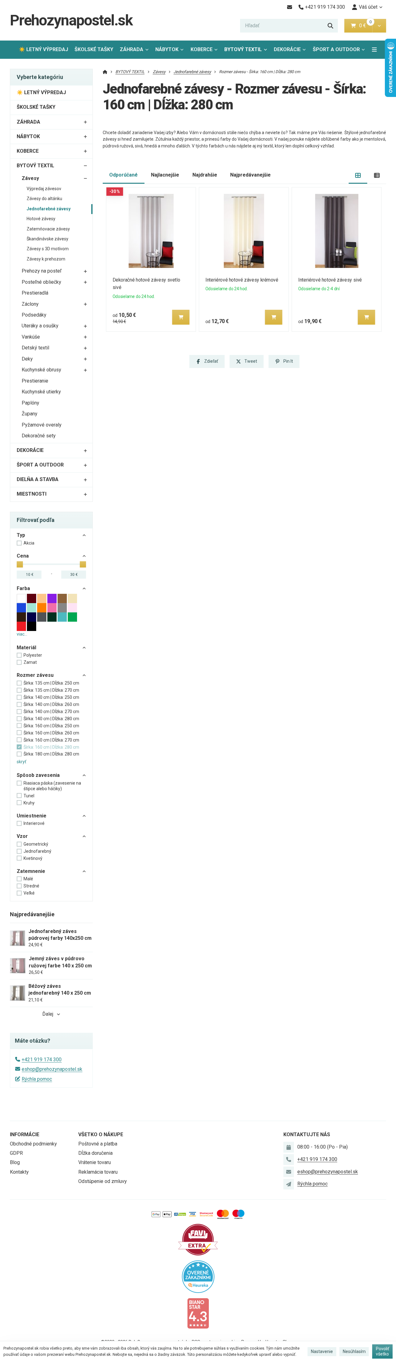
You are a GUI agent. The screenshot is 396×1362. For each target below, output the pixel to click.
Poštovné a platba (97, 1144)
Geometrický (36, 844)
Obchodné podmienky (33, 1144)
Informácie (24, 1134)
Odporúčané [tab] (123, 175)
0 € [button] (365, 26)
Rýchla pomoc (37, 1079)
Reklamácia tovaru (98, 1172)
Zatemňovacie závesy (48, 228)
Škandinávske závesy (47, 238)
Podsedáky (34, 315)
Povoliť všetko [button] (382, 1351)
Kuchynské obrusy (41, 370)
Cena (23, 556)
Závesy (30, 178)
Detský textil (35, 348)
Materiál (26, 647)
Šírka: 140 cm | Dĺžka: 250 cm (51, 697)
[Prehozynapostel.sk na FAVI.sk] (198, 1239)
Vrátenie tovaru (94, 1162)
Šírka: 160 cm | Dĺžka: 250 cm (51, 725)
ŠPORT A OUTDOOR (336, 49)
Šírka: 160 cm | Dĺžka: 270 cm (51, 740)
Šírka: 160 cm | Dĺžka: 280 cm (51, 747)
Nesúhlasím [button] (354, 1351)
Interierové (34, 823)
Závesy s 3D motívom (48, 248)
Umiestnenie (31, 816)
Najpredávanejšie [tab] (250, 175)
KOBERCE (202, 49)
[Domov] (105, 71)
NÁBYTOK (167, 49)
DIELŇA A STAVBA (37, 479)
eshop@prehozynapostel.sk (52, 1069)
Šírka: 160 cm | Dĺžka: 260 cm (51, 732)
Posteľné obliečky (41, 282)
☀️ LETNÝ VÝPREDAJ (43, 49)
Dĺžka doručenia (95, 1153)
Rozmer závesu (35, 675)
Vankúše (31, 337)
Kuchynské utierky (41, 392)
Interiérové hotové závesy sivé (330, 280)
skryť (21, 761)
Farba (23, 588)
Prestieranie (35, 381)
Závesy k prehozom (46, 258)
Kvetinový (33, 858)
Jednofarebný (37, 851)
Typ (21, 535)
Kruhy (29, 802)
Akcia (29, 543)
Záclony (30, 304)
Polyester (33, 655)
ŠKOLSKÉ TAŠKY (94, 49)
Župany (29, 414)
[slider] (20, 564)
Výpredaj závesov (44, 188)
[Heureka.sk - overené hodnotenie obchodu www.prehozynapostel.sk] (198, 1276)
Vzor (22, 836)
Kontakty (19, 1172)
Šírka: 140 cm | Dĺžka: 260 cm (51, 704)
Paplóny (30, 403)
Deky (27, 359)
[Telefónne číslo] (288, 1159)
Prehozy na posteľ (42, 271)
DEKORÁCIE (287, 49)
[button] (379, 26)
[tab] (358, 175)
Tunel (29, 795)
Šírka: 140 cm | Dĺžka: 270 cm (51, 711)
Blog (15, 1162)
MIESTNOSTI (31, 494)
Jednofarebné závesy (49, 208)
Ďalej (47, 1014)
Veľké (29, 893)
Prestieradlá (35, 293)
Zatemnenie (31, 871)
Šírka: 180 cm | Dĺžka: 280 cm (51, 753)
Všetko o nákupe (100, 1134)
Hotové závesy (41, 218)
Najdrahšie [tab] (204, 175)
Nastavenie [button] (322, 1351)
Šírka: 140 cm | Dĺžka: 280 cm (51, 718)
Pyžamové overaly (42, 425)
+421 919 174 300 (42, 1059)
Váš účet (368, 7)
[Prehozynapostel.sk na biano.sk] (198, 1313)
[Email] (289, 7)
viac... (22, 634)
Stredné (31, 885)
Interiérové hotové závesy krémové (241, 280)
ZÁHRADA (131, 49)
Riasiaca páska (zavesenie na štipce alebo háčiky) (52, 786)
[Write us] (288, 1184)
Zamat (30, 662)
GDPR (16, 1153)
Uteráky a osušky (40, 326)
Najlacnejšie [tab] (165, 175)
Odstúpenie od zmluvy (102, 1181)
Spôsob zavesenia (38, 775)
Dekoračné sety (39, 436)
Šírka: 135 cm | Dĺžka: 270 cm (51, 690)
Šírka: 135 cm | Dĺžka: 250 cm (51, 683)
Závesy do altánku (44, 198)
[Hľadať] (330, 26)
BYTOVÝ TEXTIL (243, 49)
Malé (28, 878)
